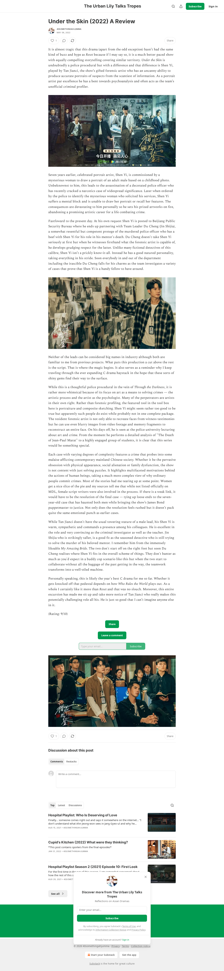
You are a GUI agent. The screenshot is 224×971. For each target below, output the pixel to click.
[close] (145, 877)
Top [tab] (52, 805)
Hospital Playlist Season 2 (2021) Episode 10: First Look (93, 867)
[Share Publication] (180, 6)
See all (55, 893)
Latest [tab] (61, 805)
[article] (112, 824)
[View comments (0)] (64, 40)
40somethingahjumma (69, 29)
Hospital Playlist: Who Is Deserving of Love (82, 815)
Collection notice (140, 946)
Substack (94, 963)
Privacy (115, 946)
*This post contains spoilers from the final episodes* (79, 847)
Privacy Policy (138, 929)
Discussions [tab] (75, 805)
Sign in (213, 6)
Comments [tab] (56, 761)
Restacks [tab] (71, 761)
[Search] (173, 6)
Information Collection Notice (111, 929)
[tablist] (63, 761)
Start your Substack (103, 954)
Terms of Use (129, 926)
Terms (125, 946)
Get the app (129, 954)
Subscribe (195, 6)
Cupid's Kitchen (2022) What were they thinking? (88, 842)
